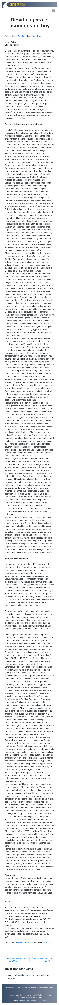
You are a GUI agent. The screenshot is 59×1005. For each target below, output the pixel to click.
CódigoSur (44, 1000)
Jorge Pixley (37, 36)
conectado (29, 975)
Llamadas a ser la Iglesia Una (16, 959)
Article (48, 943)
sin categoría (23, 943)
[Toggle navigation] (53, 10)
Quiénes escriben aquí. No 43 (42, 959)
